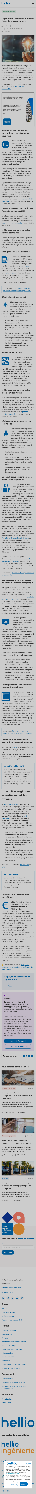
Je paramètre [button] (13, 1484)
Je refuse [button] (28, 1463)
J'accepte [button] (23, 1484)
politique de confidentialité (12, 1473)
